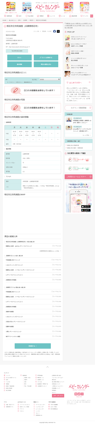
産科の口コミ (19, 82)
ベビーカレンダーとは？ (57, 377)
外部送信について (56, 383)
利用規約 (54, 390)
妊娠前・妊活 (27, 377)
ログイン (54, 392)
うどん (87, 25)
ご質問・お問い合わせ (58, 395)
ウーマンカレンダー (40, 404)
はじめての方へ (75, 83)
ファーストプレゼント (25, 404)
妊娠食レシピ (41, 379)
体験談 (42, 16)
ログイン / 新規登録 (78, 108)
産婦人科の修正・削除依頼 (75, 148)
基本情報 (19, 64)
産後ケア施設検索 (10, 386)
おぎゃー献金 (54, 406)
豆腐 (77, 23)
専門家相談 (40, 375)
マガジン (22, 411)
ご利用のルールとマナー (76, 177)
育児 (25, 383)
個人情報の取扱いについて (58, 381)
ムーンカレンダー (40, 408)
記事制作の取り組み (56, 375)
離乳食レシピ (41, 377)
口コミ (19, 57)
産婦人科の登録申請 (73, 145)
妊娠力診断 (69, 25)
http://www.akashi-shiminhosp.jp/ (18, 47)
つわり (83, 25)
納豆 (68, 27)
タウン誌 (40, 381)
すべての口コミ (11, 82)
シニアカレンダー (40, 406)
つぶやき (8, 381)
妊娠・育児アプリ (10, 404)
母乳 (80, 25)
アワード (22, 408)
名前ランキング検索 (24, 406)
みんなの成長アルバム (11, 377)
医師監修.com (39, 415)
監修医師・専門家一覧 (43, 383)
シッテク (38, 411)
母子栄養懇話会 (54, 408)
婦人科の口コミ (28, 82)
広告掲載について (56, 388)
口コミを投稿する (47, 57)
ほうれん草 (76, 25)
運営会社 (54, 379)
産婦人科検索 (9, 388)
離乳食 (68, 23)
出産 (25, 381)
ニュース (52, 16)
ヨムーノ (38, 413)
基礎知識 (9, 16)
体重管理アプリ (9, 406)
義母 (71, 27)
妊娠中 (25, 379)
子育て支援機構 (54, 404)
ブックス (85, 16)
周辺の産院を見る (46, 64)
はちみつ (72, 23)
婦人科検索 (8, 390)
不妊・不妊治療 (27, 386)
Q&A (20, 16)
